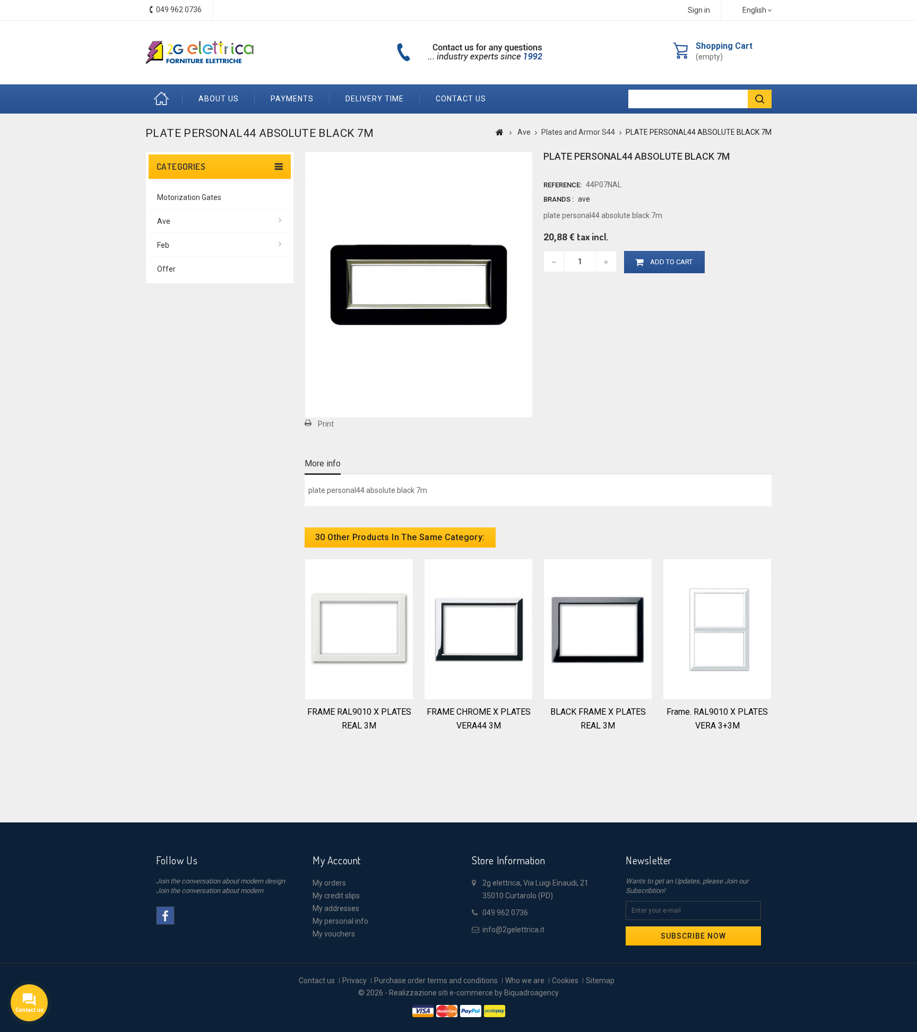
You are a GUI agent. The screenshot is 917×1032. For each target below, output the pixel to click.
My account (337, 860)
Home (164, 99)
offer (166, 269)
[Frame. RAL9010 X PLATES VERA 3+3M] (717, 628)
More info (323, 463)
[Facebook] (165, 915)
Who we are (524, 980)
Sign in (699, 10)
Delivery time (374, 98)
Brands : (558, 199)
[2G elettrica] (199, 52)
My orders (329, 883)
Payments (292, 98)
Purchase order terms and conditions (436, 980)
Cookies (565, 980)
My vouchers (334, 934)
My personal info (340, 921)
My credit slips (336, 895)
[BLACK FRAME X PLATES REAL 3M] (598, 628)
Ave (163, 221)
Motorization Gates (189, 197)
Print (326, 424)
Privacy (354, 980)
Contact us (461, 98)
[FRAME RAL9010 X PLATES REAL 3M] (359, 628)
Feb (163, 245)
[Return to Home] (500, 132)
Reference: (562, 185)
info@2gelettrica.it (513, 929)
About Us (218, 98)
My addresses (336, 908)
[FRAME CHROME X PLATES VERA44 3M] (478, 628)
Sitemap (600, 980)
